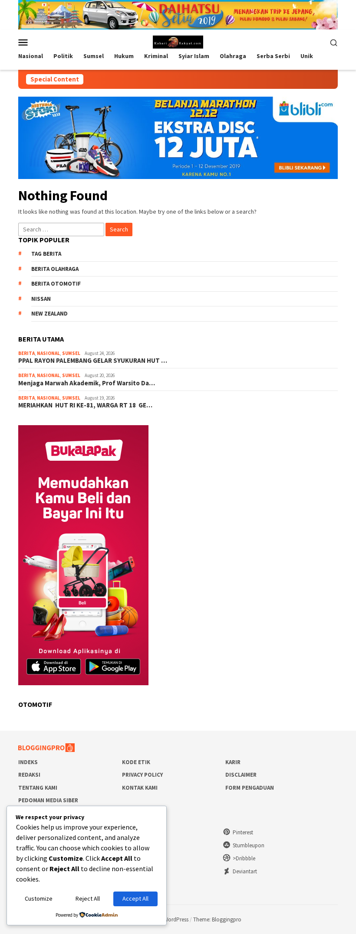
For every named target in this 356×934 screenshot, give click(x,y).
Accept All (135, 898)
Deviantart (245, 871)
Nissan (41, 299)
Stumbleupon (248, 845)
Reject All (88, 898)
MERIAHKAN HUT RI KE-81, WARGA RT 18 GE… (85, 405)
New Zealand (49, 313)
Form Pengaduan (249, 787)
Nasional (48, 353)
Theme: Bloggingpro (217, 919)
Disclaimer (241, 774)
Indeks (28, 762)
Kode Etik (136, 762)
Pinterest (243, 832)
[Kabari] (178, 42)
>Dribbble (244, 858)
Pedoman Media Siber (48, 800)
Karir (233, 762)
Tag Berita (46, 253)
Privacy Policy (142, 774)
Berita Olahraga (55, 269)
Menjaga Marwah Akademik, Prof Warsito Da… (86, 383)
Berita (26, 353)
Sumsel (71, 353)
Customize (39, 898)
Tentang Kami (37, 787)
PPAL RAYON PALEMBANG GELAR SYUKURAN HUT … (92, 360)
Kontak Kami (140, 787)
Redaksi (29, 774)
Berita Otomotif (56, 283)
